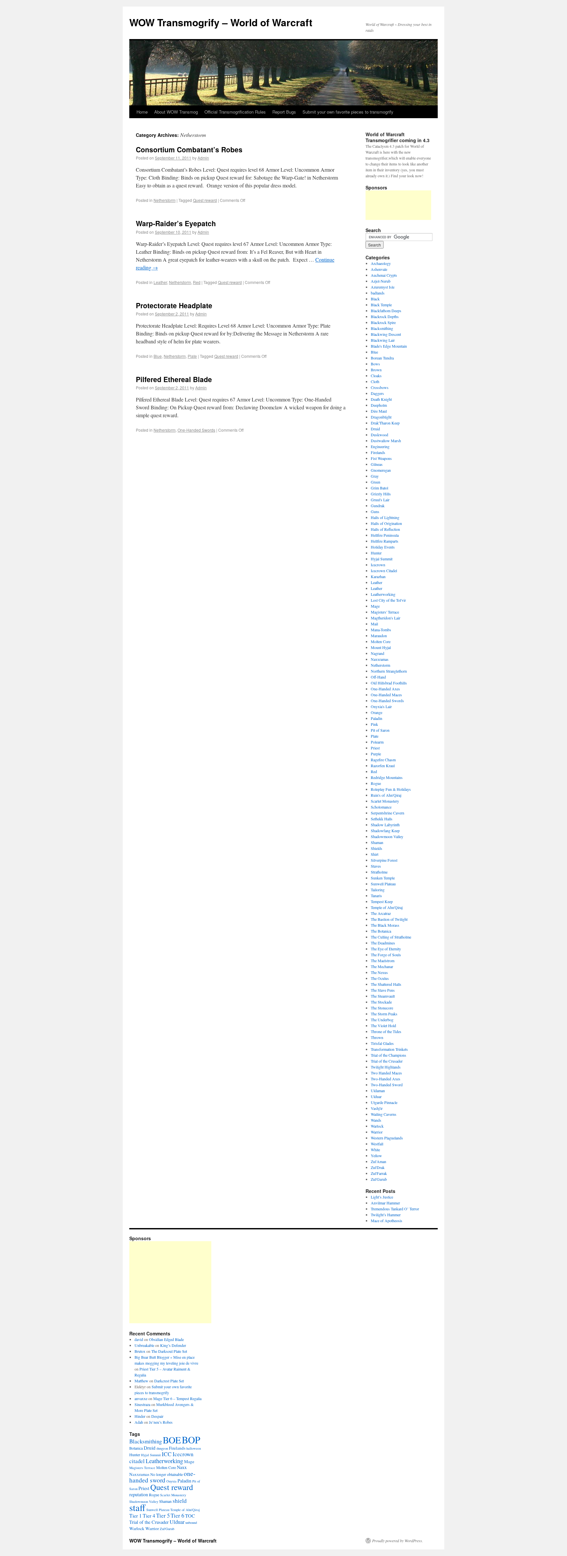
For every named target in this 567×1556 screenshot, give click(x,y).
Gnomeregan (381, 470)
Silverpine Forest (384, 860)
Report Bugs (284, 112)
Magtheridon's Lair (385, 617)
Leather (160, 282)
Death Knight (381, 399)
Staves (376, 866)
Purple (376, 753)
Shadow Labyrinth (385, 824)
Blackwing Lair (383, 340)
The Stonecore (382, 1007)
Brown (376, 369)
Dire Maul (379, 411)
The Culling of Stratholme (391, 937)
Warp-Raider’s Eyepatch (176, 223)
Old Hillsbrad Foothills (389, 682)
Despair (157, 1416)
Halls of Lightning (385, 517)
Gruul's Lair (380, 499)
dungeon (162, 1448)
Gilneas (377, 464)
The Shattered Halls (386, 984)
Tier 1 (135, 1515)
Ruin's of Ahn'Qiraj (386, 795)
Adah (139, 1422)
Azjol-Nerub (380, 281)
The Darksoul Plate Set (169, 1351)
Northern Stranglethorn (389, 671)
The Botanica (381, 931)
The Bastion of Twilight (389, 919)
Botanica (136, 1448)
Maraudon (379, 635)
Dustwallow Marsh (386, 440)
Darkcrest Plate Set (169, 1380)
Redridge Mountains (387, 777)
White (375, 1149)
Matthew (141, 1380)
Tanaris (376, 895)
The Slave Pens (383, 990)
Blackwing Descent (386, 334)
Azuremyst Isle (382, 287)
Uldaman (378, 1090)
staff (137, 1507)
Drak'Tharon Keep (385, 422)
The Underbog (382, 1019)
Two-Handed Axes (385, 1078)
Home (142, 112)
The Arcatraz (381, 913)
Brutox (140, 1351)
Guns (375, 511)
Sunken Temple (383, 877)
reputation (138, 1494)
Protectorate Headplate (174, 305)
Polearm (377, 742)
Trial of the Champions (388, 1055)
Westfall (377, 1143)
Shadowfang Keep (385, 830)
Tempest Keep (382, 901)
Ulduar (376, 1096)
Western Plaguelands (387, 1137)
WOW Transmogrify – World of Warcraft (220, 22)
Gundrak (378, 505)
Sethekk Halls (381, 818)
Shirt (374, 854)
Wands (376, 1120)
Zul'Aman (378, 1161)
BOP (191, 1439)
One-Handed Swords (196, 430)
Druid (375, 428)
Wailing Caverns (383, 1114)
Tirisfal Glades (382, 1043)
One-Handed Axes (385, 688)
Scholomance (381, 807)
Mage (375, 606)
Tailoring (378, 889)
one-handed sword (162, 1476)
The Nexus (379, 972)
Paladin (376, 718)
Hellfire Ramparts (384, 541)
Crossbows (379, 387)
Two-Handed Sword (387, 1084)
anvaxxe (141, 1398)
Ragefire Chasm (383, 759)
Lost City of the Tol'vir (388, 600)
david (139, 1339)
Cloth (375, 381)
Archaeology (381, 263)
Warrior (377, 1132)
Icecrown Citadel (384, 570)
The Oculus (380, 978)
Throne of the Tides (386, 1031)
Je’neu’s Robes (161, 1422)
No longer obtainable (166, 1474)
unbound (191, 1522)
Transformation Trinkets (389, 1049)
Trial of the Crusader (387, 1061)
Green (375, 482)
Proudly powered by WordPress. (397, 1540)
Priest (375, 747)
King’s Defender (173, 1345)
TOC (190, 1515)
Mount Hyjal (381, 647)
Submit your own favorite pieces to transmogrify (348, 112)
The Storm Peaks (384, 1013)
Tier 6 (177, 1515)
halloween (193, 1448)
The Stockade (381, 1002)
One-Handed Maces (386, 694)
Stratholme (379, 872)
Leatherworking (383, 594)
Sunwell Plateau (383, 883)
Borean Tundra (382, 357)
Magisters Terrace (142, 1467)
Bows (375, 363)
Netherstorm (165, 200)
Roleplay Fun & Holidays (391, 789)
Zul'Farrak (379, 1173)
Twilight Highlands (386, 1067)
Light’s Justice (382, 1196)
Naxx (182, 1467)
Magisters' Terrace (385, 612)
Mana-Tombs (381, 629)
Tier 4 (149, 1515)
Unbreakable (144, 1345)
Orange (376, 712)
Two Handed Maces (386, 1072)
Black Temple (381, 304)
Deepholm (379, 405)
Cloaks (376, 375)
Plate (192, 356)
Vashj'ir (377, 1108)
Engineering (380, 446)
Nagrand (377, 653)
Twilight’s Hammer (386, 1214)
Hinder (140, 1416)
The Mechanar (382, 966)
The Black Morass (385, 925)
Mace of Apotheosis (386, 1220)
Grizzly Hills (381, 493)
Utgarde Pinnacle (384, 1102)
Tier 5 (163, 1515)
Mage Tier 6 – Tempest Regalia (177, 1398)
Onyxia (171, 1481)
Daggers (377, 393)
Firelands (378, 452)
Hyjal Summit (381, 558)
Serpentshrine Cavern (387, 812)
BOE (172, 1440)
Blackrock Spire (383, 322)
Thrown (377, 1037)
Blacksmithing (382, 328)
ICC (167, 1454)
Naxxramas (379, 659)
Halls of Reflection (385, 529)
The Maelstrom (382, 960)
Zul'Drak (378, 1167)
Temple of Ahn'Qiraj (387, 907)
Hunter (376, 552)
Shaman (377, 842)
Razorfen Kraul (383, 765)
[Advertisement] (398, 205)
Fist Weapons (381, 458)
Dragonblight (381, 417)
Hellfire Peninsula (385, 535)
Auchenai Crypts (384, 275)
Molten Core (380, 641)
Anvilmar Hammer (385, 1202)
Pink (374, 724)
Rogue (376, 783)
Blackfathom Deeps (386, 310)
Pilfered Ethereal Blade (174, 379)
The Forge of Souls (386, 954)
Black (375, 298)
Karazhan (378, 576)
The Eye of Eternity (386, 948)
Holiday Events (383, 547)
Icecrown (378, 564)
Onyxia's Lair (381, 706)
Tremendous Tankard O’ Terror (395, 1208)
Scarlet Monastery (385, 801)
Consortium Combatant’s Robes (189, 149)
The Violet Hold (383, 1025)
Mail (374, 623)
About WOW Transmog (176, 112)
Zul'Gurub (379, 1179)
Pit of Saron (380, 730)
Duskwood (379, 434)
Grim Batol (379, 487)
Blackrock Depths (385, 316)
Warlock (377, 1126)
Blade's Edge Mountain (389, 346)
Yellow (376, 1155)
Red (196, 282)
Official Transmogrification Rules (235, 112)
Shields (376, 848)
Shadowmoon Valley (387, 836)
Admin (203, 158)
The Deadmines (383, 942)
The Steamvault (383, 996)
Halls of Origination (386, 523)
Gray (375, 476)
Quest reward (205, 200)
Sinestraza (142, 1404)
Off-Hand (378, 677)
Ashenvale (379, 269)
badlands (378, 292)
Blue (158, 356)
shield (180, 1500)
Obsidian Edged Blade (166, 1339)
